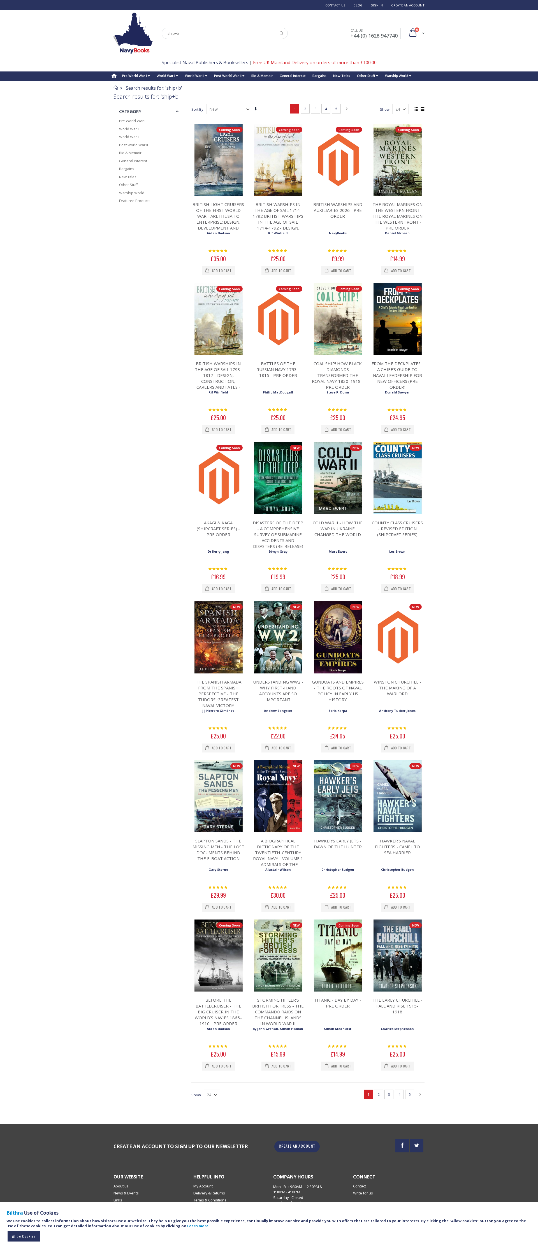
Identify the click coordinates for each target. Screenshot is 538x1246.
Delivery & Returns (209, 1193)
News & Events (126, 1193)
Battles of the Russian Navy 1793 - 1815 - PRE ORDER (278, 369)
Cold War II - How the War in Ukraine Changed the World (338, 528)
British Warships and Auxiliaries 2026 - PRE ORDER (337, 210)
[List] (422, 109)
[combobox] (225, 33)
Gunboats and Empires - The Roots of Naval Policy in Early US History (338, 690)
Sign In (377, 5)
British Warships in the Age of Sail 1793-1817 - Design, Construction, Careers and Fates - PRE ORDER (218, 378)
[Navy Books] (133, 33)
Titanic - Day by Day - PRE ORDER (337, 1003)
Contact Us (335, 5)
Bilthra (14, 1213)
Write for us (363, 1193)
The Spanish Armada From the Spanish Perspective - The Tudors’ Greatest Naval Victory (218, 693)
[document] (269, 1226)
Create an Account (408, 5)
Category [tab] (130, 111)
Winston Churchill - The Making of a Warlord (397, 687)
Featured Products (134, 200)
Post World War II (228, 75)
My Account (203, 1186)
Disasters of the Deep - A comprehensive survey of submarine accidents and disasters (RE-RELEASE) (278, 534)
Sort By (197, 109)
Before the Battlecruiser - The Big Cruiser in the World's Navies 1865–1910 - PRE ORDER (218, 1011)
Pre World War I (135, 75)
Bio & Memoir (262, 75)
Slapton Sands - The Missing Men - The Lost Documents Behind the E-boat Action (218, 849)
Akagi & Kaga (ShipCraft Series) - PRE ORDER (218, 528)
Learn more (197, 1225)
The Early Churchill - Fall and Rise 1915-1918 (397, 1006)
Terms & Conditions (209, 1200)
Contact (359, 1186)
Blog (358, 5)
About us (121, 1186)
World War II (195, 75)
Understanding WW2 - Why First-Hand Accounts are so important (278, 690)
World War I (166, 75)
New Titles (341, 75)
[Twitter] (416, 1145)
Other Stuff (366, 75)
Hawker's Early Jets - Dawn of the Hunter (338, 843)
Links (117, 1200)
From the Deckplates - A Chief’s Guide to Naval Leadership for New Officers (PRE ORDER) (397, 375)
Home (115, 88)
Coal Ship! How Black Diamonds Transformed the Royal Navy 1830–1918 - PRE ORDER (337, 375)
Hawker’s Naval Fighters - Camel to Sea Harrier (397, 846)
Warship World (397, 75)
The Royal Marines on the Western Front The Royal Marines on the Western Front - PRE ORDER (397, 216)
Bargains (319, 75)
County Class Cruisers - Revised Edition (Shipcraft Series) (397, 528)
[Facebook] (402, 1145)
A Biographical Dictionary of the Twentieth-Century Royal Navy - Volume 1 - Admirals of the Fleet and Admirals (278, 855)
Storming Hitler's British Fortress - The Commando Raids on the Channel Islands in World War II (278, 1011)
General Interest (293, 75)
